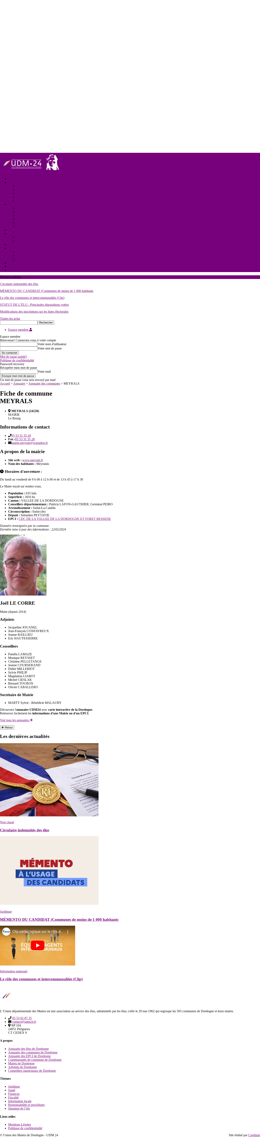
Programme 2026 (27, 237)
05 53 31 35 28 (25, 439)
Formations (15, 233)
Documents (15, 263)
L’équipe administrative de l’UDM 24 (40, 200)
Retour (8, 727)
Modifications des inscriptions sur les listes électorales (34, 311)
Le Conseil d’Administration (34, 193)
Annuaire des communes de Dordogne (32, 1052)
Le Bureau (23, 189)
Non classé (7, 822)
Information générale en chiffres (36, 208)
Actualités (14, 230)
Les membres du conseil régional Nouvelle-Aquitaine (50, 226)
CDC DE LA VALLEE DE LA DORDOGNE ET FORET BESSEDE (65, 519)
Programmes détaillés (29, 241)
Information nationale (13, 971)
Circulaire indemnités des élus (19, 284)
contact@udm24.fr (24, 1021)
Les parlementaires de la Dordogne (38, 222)
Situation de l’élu (19, 1108)
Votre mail (44, 371)
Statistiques (23, 211)
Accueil (13, 178)
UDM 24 (14, 182)
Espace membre (18, 329)
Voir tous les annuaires (15, 720)
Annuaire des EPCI (28, 255)
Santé (11, 1090)
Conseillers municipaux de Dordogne (32, 1070)
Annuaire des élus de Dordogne (28, 1048)
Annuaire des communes (32, 252)
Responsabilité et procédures (26, 1105)
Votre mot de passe (50, 348)
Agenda (13, 244)
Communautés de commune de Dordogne (35, 1059)
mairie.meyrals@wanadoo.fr (29, 443)
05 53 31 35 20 (21, 435)
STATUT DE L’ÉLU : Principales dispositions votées (34, 304)
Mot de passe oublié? (13, 356)
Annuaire (14, 248)
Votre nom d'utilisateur (52, 344)
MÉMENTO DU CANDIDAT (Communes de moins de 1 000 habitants (46, 291)
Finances (14, 1094)
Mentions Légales (19, 1124)
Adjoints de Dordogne (22, 1067)
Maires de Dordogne (21, 1063)
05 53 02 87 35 (22, 1018)
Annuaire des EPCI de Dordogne (29, 1056)
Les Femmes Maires (29, 215)
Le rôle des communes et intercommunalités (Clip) (32, 297)
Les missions (24, 197)
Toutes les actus (10, 318)
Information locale (19, 1101)
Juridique (6, 911)
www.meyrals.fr (32, 460)
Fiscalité (13, 1097)
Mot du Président (27, 186)
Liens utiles (15, 266)
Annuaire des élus (27, 259)
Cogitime (254, 1135)
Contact (13, 270)
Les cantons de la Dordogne (34, 219)
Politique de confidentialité (17, 360)
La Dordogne (16, 204)
